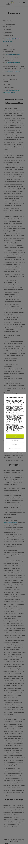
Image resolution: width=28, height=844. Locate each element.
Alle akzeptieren (15, 436)
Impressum (18, 448)
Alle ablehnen (15, 440)
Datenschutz (12, 448)
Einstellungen (15, 444)
